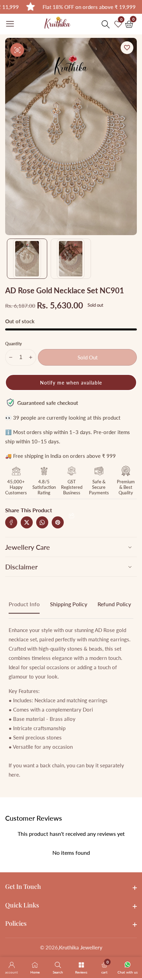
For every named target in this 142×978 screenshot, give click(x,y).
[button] (71, 382)
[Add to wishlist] (127, 47)
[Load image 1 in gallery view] (27, 259)
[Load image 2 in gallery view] (71, 259)
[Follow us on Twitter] (27, 522)
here (14, 774)
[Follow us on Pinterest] (58, 522)
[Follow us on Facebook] (11, 522)
